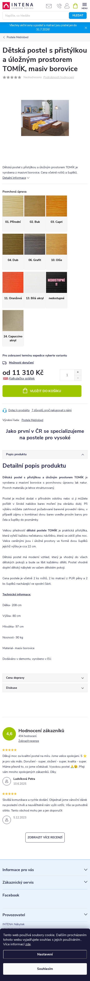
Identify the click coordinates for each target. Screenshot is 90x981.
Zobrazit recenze (28, 741)
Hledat (77, 15)
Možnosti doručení (21, 363)
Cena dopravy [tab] (15, 678)
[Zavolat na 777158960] (59, 6)
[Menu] (84, 5)
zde (28, 944)
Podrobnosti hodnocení (58, 77)
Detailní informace (14, 178)
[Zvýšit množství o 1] (77, 372)
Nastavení (45, 954)
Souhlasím (45, 969)
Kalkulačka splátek (22, 378)
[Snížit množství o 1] (77, 378)
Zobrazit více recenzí (45, 837)
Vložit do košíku (45, 391)
